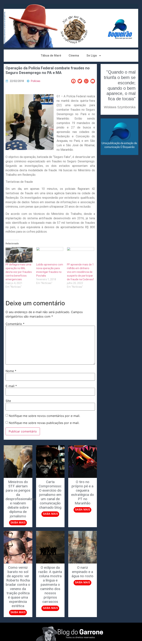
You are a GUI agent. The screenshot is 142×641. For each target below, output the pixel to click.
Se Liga (91, 55)
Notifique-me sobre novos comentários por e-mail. (44, 415)
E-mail (11, 385)
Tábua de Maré (51, 55)
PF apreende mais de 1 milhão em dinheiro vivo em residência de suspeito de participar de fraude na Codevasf (80, 272)
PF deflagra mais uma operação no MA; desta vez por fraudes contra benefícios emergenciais (19, 272)
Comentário (15, 323)
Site (8, 400)
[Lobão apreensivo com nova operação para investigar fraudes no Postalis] (49, 255)
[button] (73, 81)
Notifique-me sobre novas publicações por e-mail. (44, 422)
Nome (11, 370)
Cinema (74, 55)
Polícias (35, 81)
